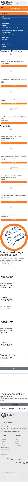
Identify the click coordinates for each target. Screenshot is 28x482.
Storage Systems (6, 44)
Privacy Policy (20, 474)
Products (7, 258)
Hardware (4, 41)
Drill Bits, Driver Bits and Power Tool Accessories (13, 27)
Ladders (4, 48)
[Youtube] (23, 463)
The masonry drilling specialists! (12, 395)
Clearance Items (6, 18)
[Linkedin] (27, 463)
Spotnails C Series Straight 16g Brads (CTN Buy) (12, 61)
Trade (3, 16)
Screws (21, 258)
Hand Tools (4, 39)
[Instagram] (20, 463)
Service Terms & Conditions (9, 474)
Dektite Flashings (6, 32)
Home (1, 258)
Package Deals (5, 23)
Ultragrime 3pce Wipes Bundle (8, 215)
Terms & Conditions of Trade (8, 472)
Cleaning (4, 46)
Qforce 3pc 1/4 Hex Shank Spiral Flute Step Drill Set (13, 99)
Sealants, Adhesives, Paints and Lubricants (12, 30)
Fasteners (4, 25)
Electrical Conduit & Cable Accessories (11, 34)
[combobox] (21, 3)
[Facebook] (17, 463)
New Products (5, 21)
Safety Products (5, 37)
